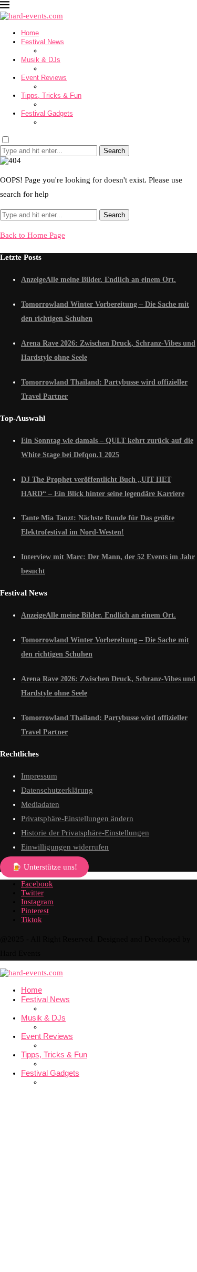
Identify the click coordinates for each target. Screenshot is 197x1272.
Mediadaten (40, 804)
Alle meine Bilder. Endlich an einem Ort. (111, 280)
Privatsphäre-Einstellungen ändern (77, 818)
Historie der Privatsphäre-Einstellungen (85, 833)
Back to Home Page (32, 235)
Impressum (39, 776)
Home (30, 33)
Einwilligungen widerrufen (65, 847)
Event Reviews (44, 78)
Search (114, 151)
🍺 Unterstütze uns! (44, 867)
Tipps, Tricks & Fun (51, 95)
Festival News (42, 42)
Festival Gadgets (47, 113)
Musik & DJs (40, 60)
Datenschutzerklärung (57, 790)
